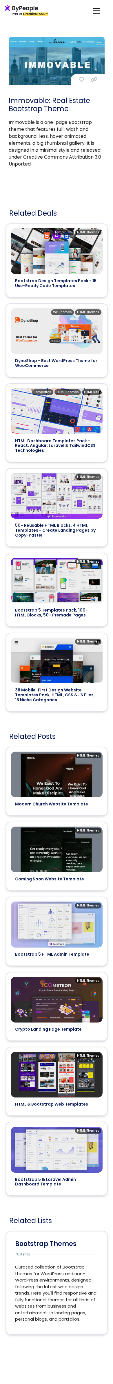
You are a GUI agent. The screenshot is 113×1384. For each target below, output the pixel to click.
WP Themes (62, 312)
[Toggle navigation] (96, 10)
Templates (63, 232)
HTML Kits (91, 392)
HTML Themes (88, 232)
